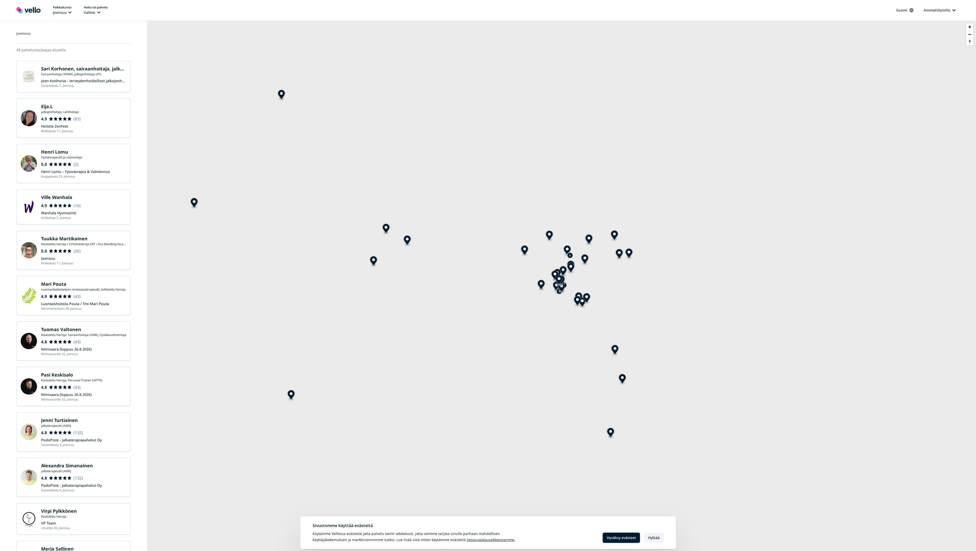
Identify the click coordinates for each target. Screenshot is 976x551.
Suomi (901, 10)
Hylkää (654, 537)
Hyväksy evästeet (621, 537)
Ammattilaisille (937, 10)
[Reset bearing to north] (969, 41)
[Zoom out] (969, 34)
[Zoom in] (969, 27)
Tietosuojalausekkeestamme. (491, 539)
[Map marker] (615, 350)
